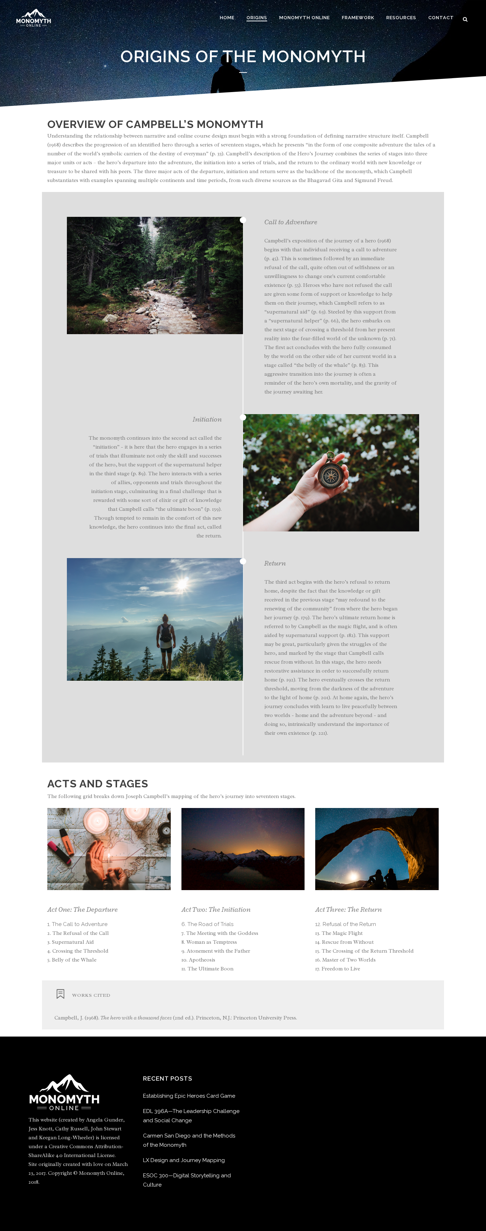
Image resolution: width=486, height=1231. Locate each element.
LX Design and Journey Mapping (184, 1160)
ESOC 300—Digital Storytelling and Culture (187, 1180)
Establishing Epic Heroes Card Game (189, 1096)
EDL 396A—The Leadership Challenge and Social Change (191, 1116)
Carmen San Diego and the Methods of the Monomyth (189, 1140)
